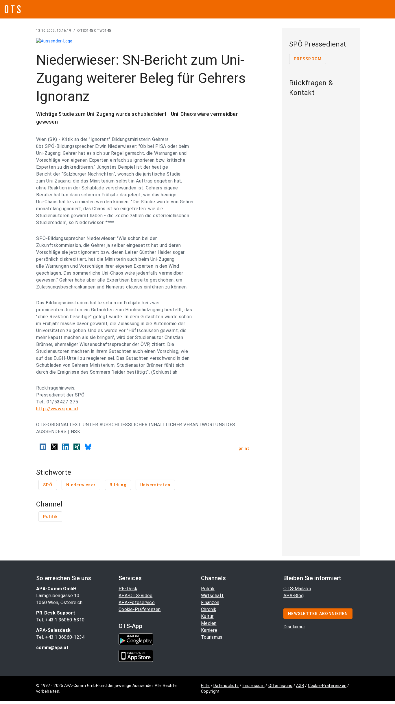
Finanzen (210, 602)
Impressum (254, 685)
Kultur (207, 616)
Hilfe (205, 685)
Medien (209, 623)
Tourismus (211, 637)
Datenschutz (226, 685)
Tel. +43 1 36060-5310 (60, 620)
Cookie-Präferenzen (140, 609)
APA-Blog (293, 595)
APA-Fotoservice (137, 602)
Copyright (210, 691)
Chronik (208, 609)
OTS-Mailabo (297, 588)
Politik (208, 588)
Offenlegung (280, 685)
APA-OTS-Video (135, 595)
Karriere (209, 630)
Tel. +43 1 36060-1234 (60, 637)
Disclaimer (294, 626)
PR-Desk (128, 588)
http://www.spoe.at (57, 408)
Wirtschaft (212, 595)
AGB (300, 685)
